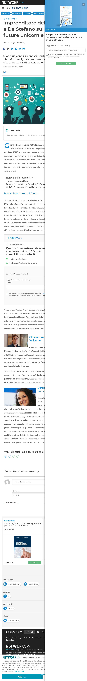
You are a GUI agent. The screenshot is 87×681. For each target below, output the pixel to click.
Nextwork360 (11, 650)
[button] (6, 8)
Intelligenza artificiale (42, 13)
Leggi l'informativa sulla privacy (58, 46)
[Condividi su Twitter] (8, 49)
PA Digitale (16, 13)
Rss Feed (27, 638)
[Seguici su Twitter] (43, 632)
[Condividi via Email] (16, 49)
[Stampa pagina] (23, 49)
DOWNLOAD (34, 562)
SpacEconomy (6, 13)
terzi (72, 54)
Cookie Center (11, 640)
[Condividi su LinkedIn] (12, 49)
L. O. (5, 72)
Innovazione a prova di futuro (17, 181)
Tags (20, 638)
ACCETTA (22, 676)
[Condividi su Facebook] (4, 49)
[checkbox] (7, 294)
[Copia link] (19, 49)
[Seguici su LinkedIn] (38, 632)
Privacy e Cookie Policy (39, 638)
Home (6, 43)
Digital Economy (18, 43)
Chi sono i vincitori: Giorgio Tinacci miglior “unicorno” (27, 184)
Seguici (28, 632)
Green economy (27, 13)
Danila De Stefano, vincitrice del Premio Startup (25, 187)
